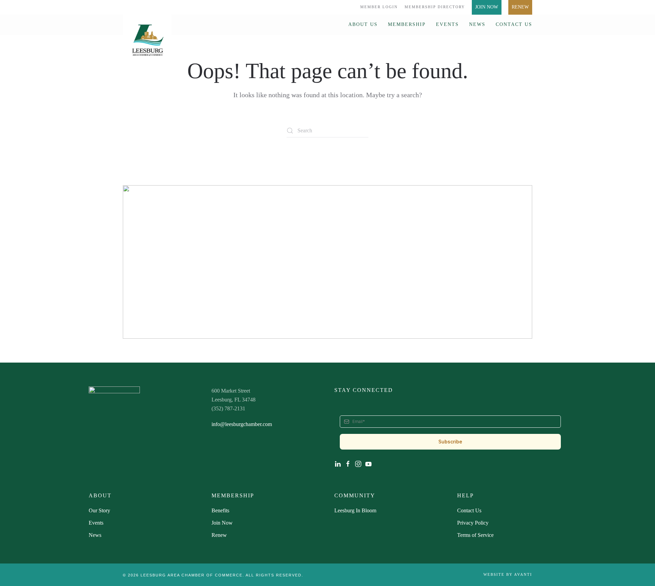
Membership (407, 24)
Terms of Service (475, 535)
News (477, 24)
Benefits (220, 510)
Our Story (99, 510)
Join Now (486, 7)
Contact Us (514, 24)
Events (447, 24)
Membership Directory (435, 7)
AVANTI (523, 574)
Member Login (379, 7)
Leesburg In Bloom (355, 510)
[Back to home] (147, 37)
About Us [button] (363, 24)
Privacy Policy (473, 523)
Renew (520, 7)
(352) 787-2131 (228, 408)
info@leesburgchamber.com (242, 424)
